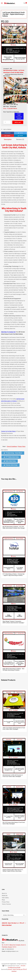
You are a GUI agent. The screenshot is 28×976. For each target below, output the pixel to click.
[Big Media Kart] (9, 3)
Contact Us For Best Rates (8, 431)
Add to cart (18, 122)
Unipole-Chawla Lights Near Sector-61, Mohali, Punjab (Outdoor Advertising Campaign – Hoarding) (13, 871)
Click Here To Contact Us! (8, 332)
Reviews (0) (20, 139)
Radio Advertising (10, 461)
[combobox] (14, 915)
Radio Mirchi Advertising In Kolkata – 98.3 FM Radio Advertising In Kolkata (13, 669)
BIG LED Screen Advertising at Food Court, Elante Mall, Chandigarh (14, 823)
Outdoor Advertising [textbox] (13, 915)
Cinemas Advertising (11, 465)
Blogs (3, 900)
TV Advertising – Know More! (13, 453)
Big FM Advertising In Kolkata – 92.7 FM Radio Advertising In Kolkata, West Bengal (14, 527)
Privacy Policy (21, 446)
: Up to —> (14, 923)
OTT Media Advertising (12, 457)
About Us (4, 893)
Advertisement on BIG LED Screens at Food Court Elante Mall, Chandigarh (13, 775)
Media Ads (4, 895)
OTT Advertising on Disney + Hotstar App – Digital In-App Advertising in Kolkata (13, 574)
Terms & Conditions (12, 446)
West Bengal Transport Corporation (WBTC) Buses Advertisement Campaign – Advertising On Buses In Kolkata (14, 623)
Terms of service (6, 904)
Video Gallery (5, 897)
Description (7, 139)
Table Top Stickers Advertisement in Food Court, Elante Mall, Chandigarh (14, 728)
